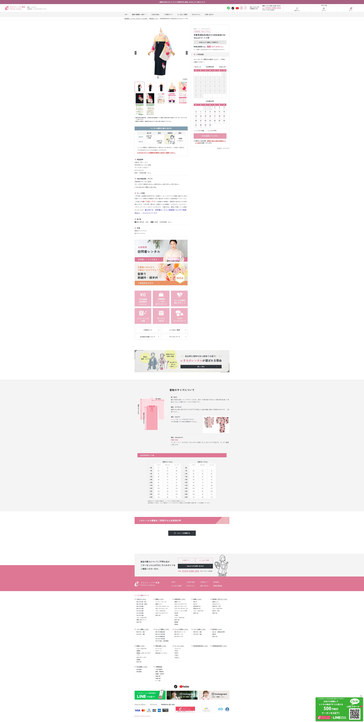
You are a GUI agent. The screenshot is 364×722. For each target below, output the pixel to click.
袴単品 (176, 624)
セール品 (157, 680)
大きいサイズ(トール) (161, 608)
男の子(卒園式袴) (160, 632)
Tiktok (232, 8)
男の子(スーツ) (178, 634)
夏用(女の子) (196, 608)
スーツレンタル (179, 646)
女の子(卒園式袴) (160, 636)
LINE (228, 8)
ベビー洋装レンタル (199, 629)
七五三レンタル (141, 599)
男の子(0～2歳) (140, 632)
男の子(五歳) (140, 606)
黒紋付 (214, 634)
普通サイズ (158, 604)
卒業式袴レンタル (179, 599)
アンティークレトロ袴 (180, 611)
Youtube (237, 8)
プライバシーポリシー (140, 704)
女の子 (195, 604)
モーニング (158, 648)
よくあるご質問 (176, 586)
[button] (361, 696)
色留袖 (138, 659)
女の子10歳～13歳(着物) (162, 641)
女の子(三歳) (140, 611)
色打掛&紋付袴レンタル (200, 646)
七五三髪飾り (159, 669)
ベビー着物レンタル (142, 629)
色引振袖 (138, 669)
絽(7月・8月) (216, 611)
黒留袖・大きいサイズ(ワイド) (143, 654)
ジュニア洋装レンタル (181, 629)
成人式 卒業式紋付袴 (218, 632)
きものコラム (190, 586)
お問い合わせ (204, 586)
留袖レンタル (140, 646)
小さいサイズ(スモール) (162, 606)
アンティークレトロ (161, 602)
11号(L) (176, 655)
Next (187, 53)
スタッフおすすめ (141, 617)
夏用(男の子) (196, 606)
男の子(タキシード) (179, 632)
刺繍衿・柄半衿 (159, 674)
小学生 (176, 615)
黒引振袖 (138, 671)
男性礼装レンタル (160, 646)
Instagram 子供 (245, 8)
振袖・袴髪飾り (159, 671)
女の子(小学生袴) (160, 639)
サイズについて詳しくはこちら (146, 187)
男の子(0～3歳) (197, 632)
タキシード (158, 651)
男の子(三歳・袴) (141, 602)
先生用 (176, 613)
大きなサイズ (216, 604)
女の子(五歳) (140, 613)
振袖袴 (176, 622)
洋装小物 (157, 678)
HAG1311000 (226, 148)
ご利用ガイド (204, 582)
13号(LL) (176, 657)
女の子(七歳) (140, 615)
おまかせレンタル (141, 657)
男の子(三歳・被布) (141, 604)
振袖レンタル (159, 599)
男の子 (195, 602)
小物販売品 (158, 667)
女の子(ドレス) (178, 636)
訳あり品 (138, 622)
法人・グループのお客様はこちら (254, 7)
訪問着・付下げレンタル (219, 599)
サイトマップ (153, 704)
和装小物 (157, 676)
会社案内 (216, 582)
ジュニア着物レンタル (162, 629)
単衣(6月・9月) (216, 606)
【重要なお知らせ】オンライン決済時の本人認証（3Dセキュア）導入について (182, 2)
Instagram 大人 (241, 8)
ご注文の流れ (190, 582)
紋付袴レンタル (217, 629)
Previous (135, 53)
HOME (173, 582)
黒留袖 (138, 651)
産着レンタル (197, 599)
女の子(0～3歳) (197, 634)
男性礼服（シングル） (161, 653)
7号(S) (176, 651)
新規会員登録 (217, 586)
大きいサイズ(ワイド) (161, 613)
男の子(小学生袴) (160, 634)
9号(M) (176, 653)
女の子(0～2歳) (140, 634)
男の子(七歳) (140, 608)
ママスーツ (177, 648)
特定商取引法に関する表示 (168, 704)
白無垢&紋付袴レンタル (219, 646)
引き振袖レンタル (141, 667)
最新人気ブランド (141, 620)
